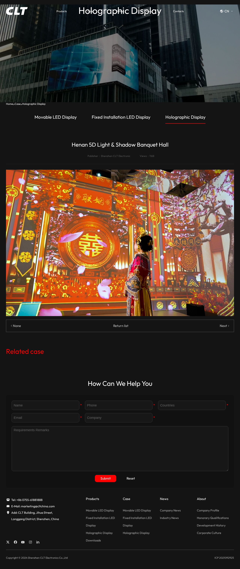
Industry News (169, 518)
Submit (105, 478)
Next (223, 326)
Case (91, 11)
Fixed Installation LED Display (121, 117)
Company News (170, 510)
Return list (120, 326)
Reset (131, 478)
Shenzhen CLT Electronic (115, 156)
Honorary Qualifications (213, 518)
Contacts (178, 11)
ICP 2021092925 (224, 557)
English (227, 23)
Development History (211, 525)
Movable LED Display (55, 117)
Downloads (93, 540)
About (149, 11)
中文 (225, 17)
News (120, 11)
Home (9, 104)
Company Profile (208, 510)
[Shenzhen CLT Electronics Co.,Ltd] (17, 11)
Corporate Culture (209, 533)
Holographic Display (34, 104)
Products (61, 11)
